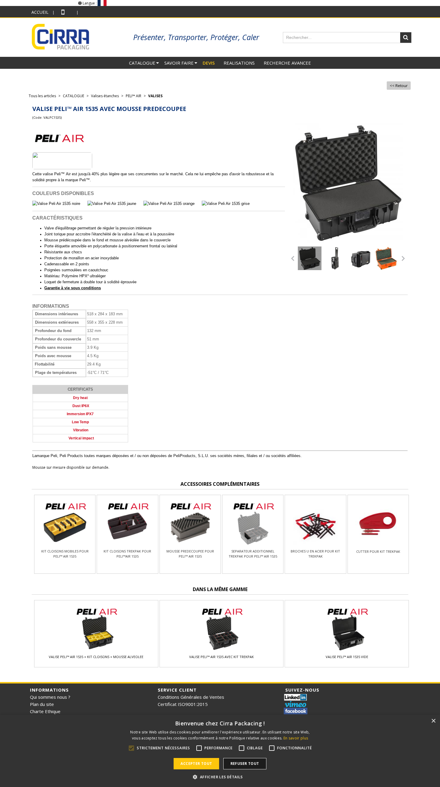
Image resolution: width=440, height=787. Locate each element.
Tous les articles (42, 95)
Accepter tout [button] (196, 763)
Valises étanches (105, 95)
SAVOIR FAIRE (179, 63)
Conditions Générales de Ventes (191, 697)
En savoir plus (295, 738)
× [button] (433, 721)
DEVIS (209, 63)
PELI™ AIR (133, 95)
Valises (155, 95)
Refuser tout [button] (244, 763)
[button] (219, 777)
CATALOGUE (142, 63)
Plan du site (42, 704)
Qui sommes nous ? (50, 697)
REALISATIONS (239, 63)
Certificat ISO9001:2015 (183, 704)
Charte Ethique (45, 711)
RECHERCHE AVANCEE (287, 63)
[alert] (220, 751)
